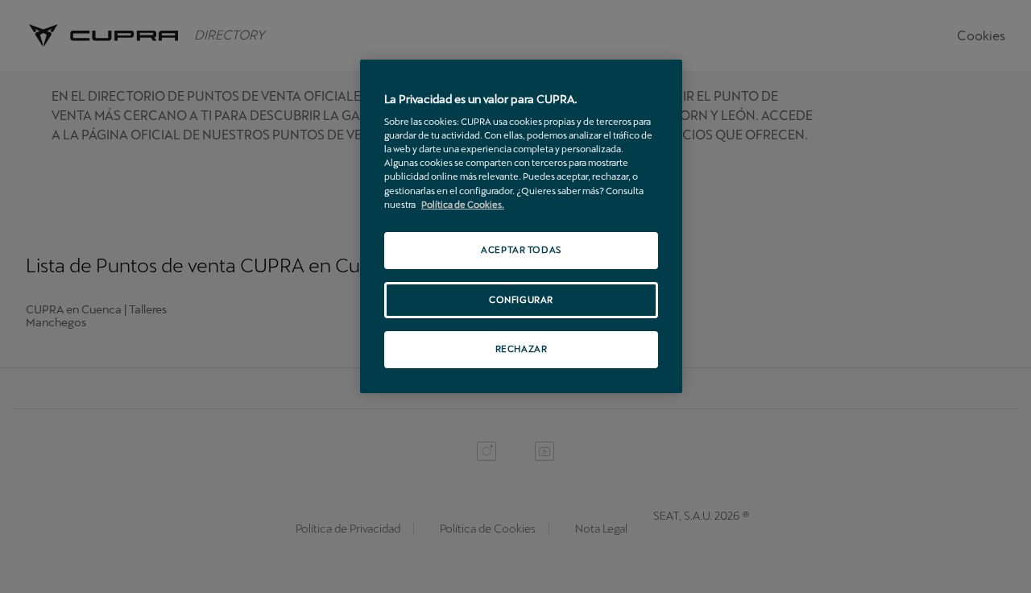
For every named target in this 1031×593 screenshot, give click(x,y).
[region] (521, 227)
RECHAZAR (521, 349)
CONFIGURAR (521, 299)
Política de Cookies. (462, 204)
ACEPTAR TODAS (521, 249)
